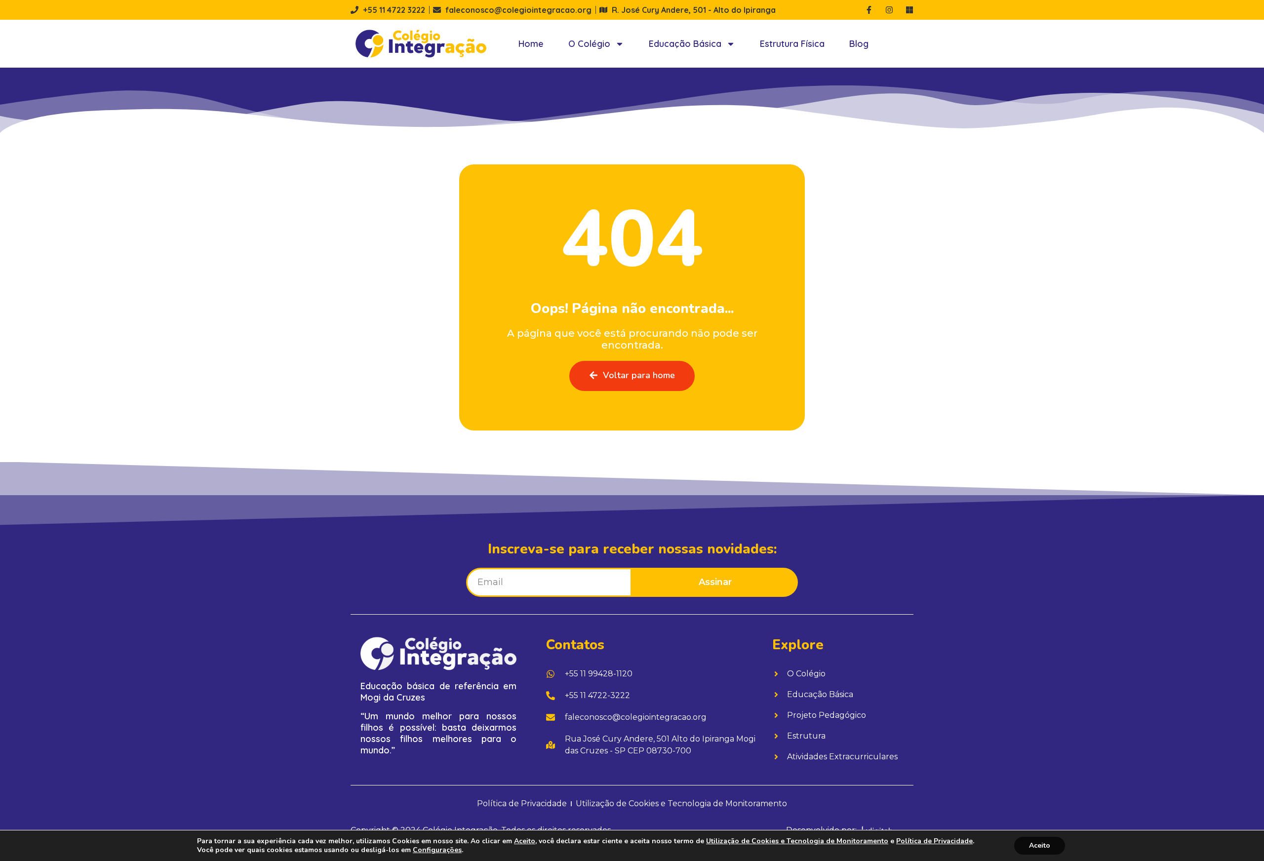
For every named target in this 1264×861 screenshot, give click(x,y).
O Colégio (589, 43)
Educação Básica (685, 43)
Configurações (437, 850)
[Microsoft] (909, 10)
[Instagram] (889, 10)
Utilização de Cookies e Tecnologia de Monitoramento (797, 841)
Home (531, 43)
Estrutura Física (792, 43)
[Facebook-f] (869, 10)
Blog (859, 43)
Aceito (1039, 845)
